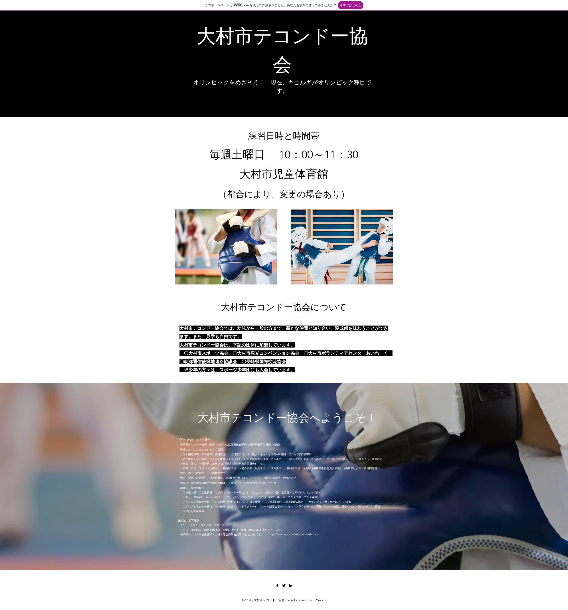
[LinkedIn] (290, 585)
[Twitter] (284, 585)
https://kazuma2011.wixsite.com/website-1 (293, 534)
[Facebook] (277, 585)
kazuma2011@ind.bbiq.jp (205, 529)
